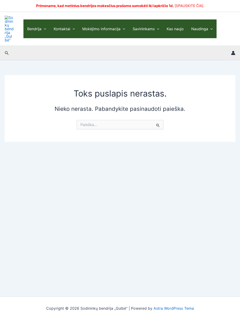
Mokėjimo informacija (101, 28)
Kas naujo (175, 28)
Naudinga (199, 28)
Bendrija (34, 28)
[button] (43, 28)
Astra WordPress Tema (174, 308)
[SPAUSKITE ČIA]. (189, 6)
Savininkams (144, 28)
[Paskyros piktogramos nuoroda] (233, 53)
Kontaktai (62, 28)
